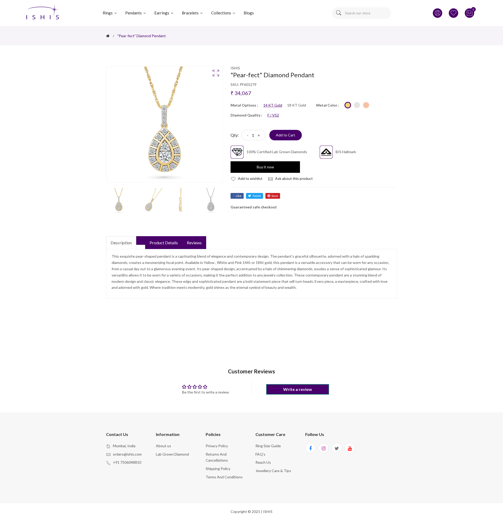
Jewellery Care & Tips (273, 470)
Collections (221, 12)
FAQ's (260, 454)
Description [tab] (121, 242)
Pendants (134, 12)
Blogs (249, 12)
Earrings (162, 12)
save (274, 196)
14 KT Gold (272, 105)
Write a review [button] (297, 389)
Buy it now (265, 167)
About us (163, 446)
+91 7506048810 (127, 462)
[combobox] (361, 13)
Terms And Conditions (224, 477)
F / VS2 (273, 115)
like (239, 196)
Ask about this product (293, 178)
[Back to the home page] (108, 36)
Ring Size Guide (268, 446)
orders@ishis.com (127, 454)
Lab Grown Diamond (172, 454)
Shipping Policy (218, 468)
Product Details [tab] (164, 242)
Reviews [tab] (194, 242)
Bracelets (190, 12)
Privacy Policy (217, 446)
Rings (108, 12)
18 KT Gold (296, 105)
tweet (256, 196)
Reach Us (263, 462)
